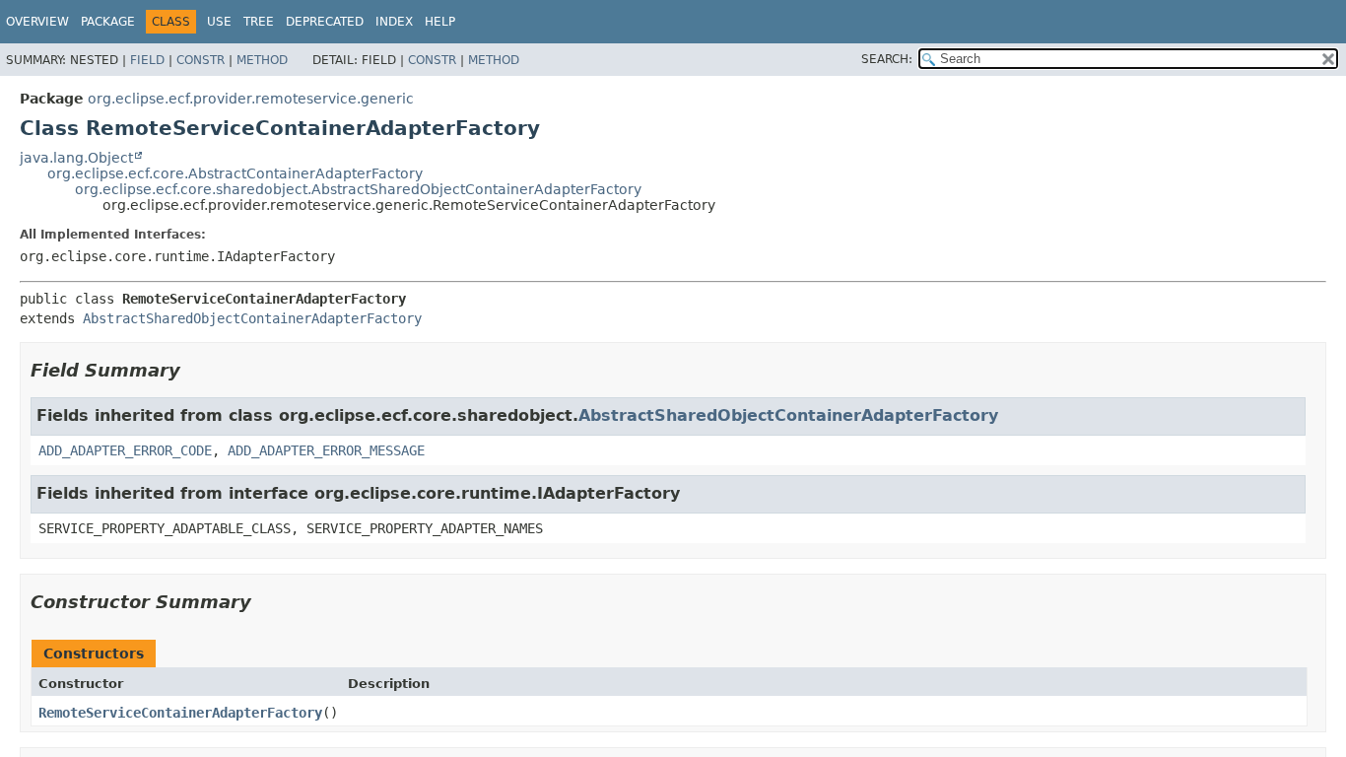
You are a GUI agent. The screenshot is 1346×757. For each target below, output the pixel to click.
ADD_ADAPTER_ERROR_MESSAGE (326, 450)
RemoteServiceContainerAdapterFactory (180, 713)
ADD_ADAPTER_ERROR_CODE (125, 450)
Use (219, 22)
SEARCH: (886, 59)
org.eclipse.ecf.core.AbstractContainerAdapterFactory (235, 173)
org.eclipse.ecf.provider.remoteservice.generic (251, 98)
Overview (37, 22)
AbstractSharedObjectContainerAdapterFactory (252, 318)
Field (147, 60)
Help (440, 22)
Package (108, 22)
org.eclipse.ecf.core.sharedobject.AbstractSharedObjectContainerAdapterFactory (358, 189)
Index (394, 22)
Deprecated (325, 22)
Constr (200, 60)
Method (262, 60)
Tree (258, 22)
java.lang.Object (76, 158)
